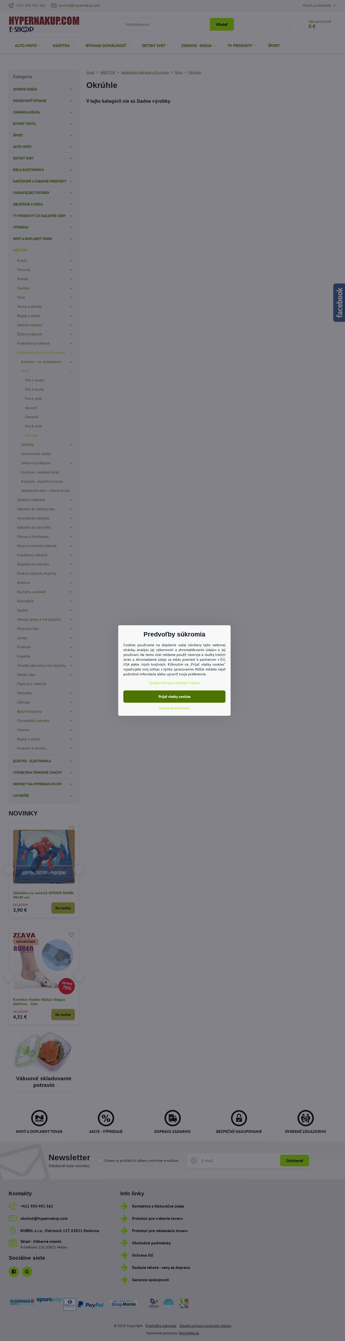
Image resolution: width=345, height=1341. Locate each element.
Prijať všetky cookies (175, 696)
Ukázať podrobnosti (174, 708)
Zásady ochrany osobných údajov (174, 682)
